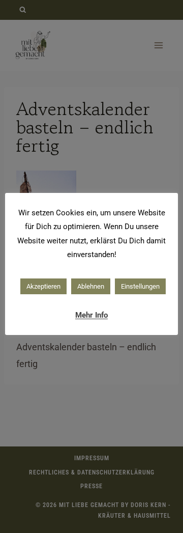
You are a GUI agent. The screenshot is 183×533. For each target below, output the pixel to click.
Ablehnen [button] (90, 286)
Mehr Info (91, 315)
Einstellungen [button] (140, 286)
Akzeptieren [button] (43, 286)
